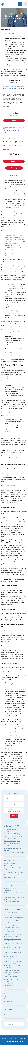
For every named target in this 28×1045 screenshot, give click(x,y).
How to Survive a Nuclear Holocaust (13, 872)
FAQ (5, 996)
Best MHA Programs (11, 243)
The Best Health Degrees (7, 4)
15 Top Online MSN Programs (12, 841)
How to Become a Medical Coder (13, 920)
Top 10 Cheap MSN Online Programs (14, 852)
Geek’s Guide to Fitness (10, 877)
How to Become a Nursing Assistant (13, 917)
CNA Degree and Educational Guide (13, 915)
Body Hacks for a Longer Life (12, 875)
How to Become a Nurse (10, 912)
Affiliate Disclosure (9, 1001)
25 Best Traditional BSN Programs (13, 834)
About (5, 1012)
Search (14, 816)
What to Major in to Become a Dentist (14, 897)
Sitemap (6, 999)
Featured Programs (14, 80)
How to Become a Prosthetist (12, 923)
